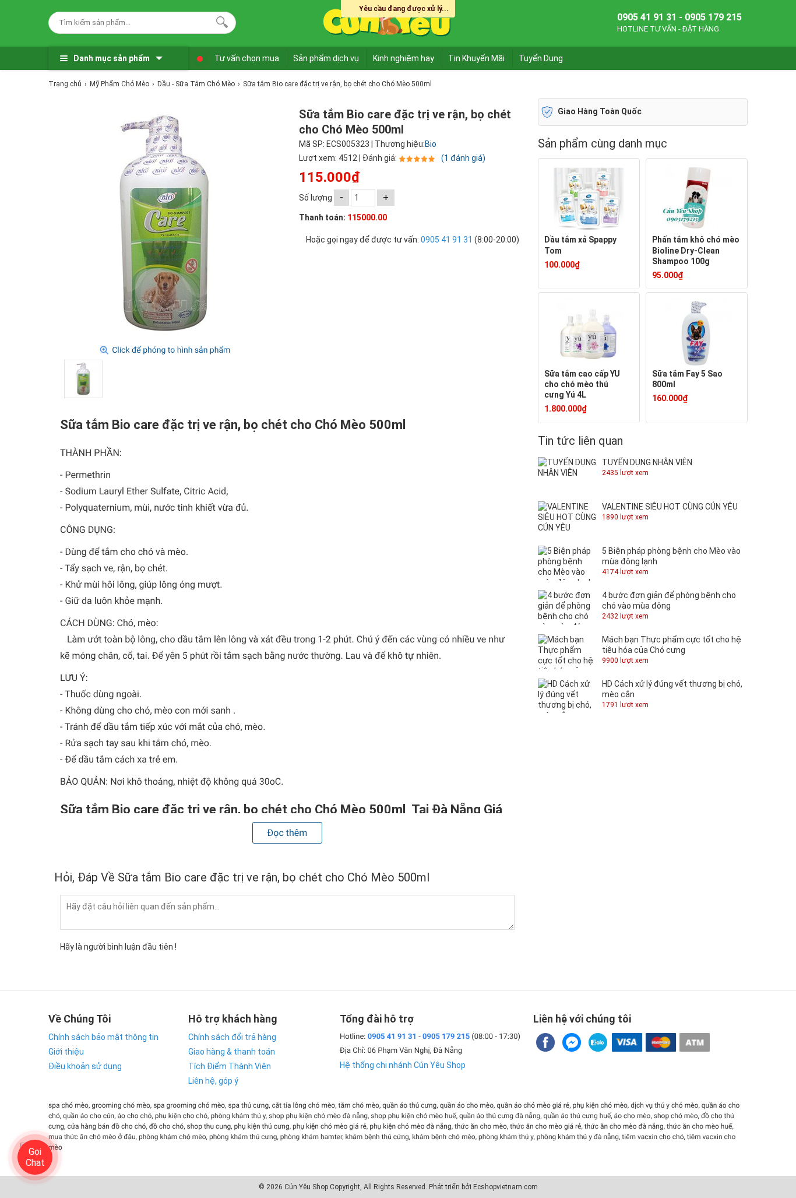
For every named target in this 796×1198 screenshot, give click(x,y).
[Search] (219, 21)
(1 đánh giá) (463, 158)
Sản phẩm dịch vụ (326, 58)
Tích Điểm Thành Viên (229, 1066)
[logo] (387, 20)
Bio (430, 144)
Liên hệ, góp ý (213, 1080)
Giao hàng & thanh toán (231, 1051)
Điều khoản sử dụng (85, 1066)
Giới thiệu (66, 1051)
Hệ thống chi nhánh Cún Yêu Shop (403, 1065)
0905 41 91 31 (447, 239)
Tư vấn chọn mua (246, 58)
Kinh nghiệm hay (403, 58)
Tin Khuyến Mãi (476, 58)
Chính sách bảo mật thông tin (103, 1037)
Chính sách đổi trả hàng (232, 1037)
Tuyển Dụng (541, 58)
